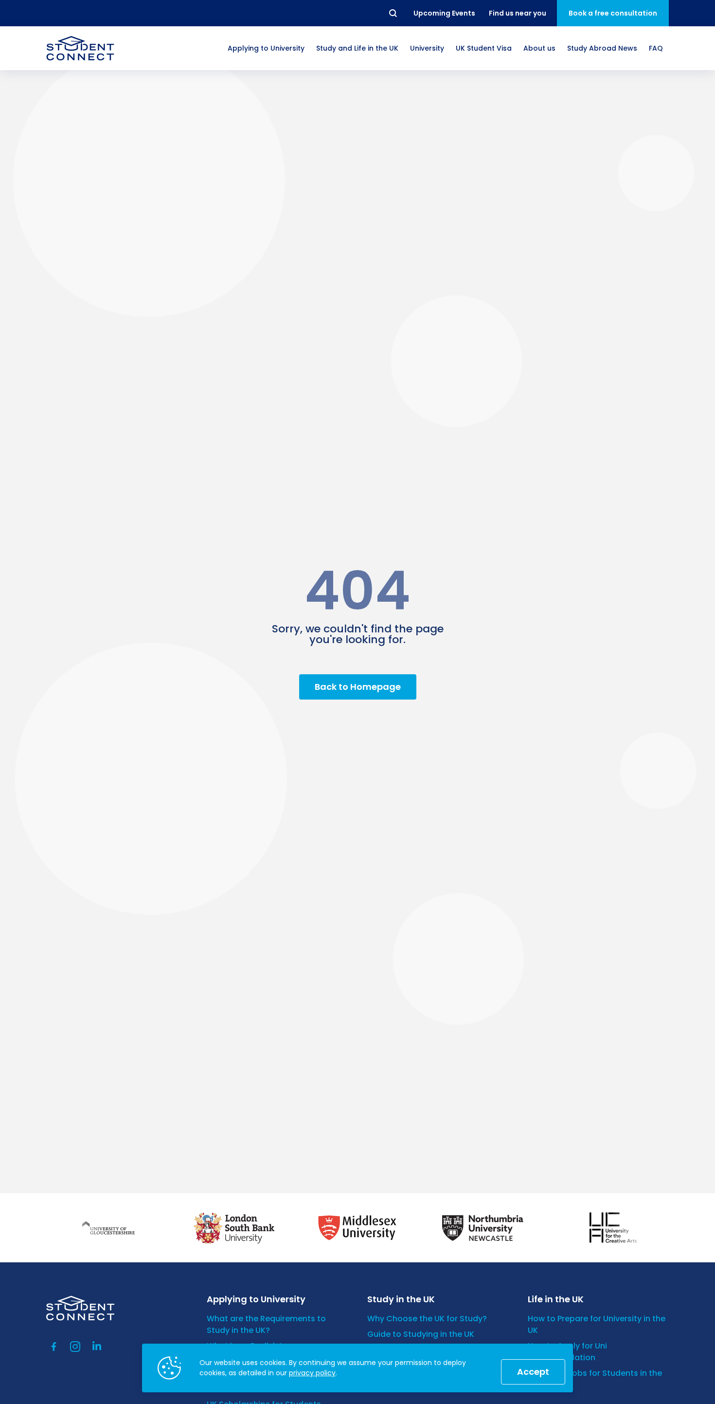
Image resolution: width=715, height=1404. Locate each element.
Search (393, 13)
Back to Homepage (358, 687)
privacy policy (312, 1373)
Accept (533, 1372)
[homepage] (80, 48)
